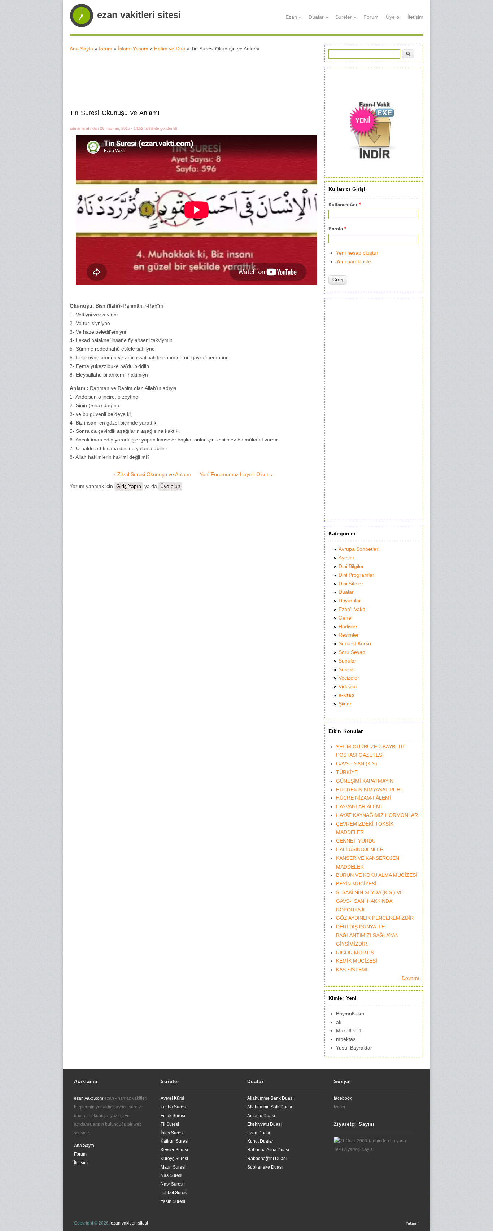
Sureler (345, 17)
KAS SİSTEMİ (351, 969)
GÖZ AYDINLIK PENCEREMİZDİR (375, 918)
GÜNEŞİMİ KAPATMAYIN (364, 781)
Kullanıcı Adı (344, 204)
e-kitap (346, 695)
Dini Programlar (356, 575)
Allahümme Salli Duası (269, 1106)
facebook (343, 1098)
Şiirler (345, 704)
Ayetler (346, 557)
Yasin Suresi (173, 1201)
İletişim (415, 17)
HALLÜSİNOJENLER (360, 849)
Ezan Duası (258, 1132)
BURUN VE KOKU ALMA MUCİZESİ (376, 875)
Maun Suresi (173, 1167)
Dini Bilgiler (351, 566)
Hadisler (348, 626)
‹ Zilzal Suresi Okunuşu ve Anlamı (152, 474)
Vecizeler (349, 678)
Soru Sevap (352, 652)
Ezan (293, 17)
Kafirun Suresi (174, 1141)
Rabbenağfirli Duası (267, 1158)
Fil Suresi (170, 1124)
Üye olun (170, 486)
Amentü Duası (261, 1115)
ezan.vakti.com (88, 1098)
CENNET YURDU (356, 841)
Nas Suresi (171, 1175)
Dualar (318, 17)
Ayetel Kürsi (172, 1098)
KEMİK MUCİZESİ (356, 961)
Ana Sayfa (81, 49)
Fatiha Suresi (174, 1106)
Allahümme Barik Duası (270, 1098)
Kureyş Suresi (174, 1158)
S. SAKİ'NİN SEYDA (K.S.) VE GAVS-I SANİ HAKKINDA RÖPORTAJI (369, 901)
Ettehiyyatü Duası (264, 1124)
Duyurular (350, 600)
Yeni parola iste (353, 261)
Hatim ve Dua (169, 49)
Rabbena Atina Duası (268, 1149)
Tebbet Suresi (174, 1192)
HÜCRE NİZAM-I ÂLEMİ (363, 798)
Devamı (410, 978)
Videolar (348, 686)
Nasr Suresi (172, 1184)
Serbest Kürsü (355, 643)
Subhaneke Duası (265, 1167)
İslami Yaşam (133, 49)
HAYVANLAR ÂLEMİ (359, 806)
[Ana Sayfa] (81, 25)
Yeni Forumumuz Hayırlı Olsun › (236, 474)
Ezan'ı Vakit (352, 609)
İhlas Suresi (172, 1132)
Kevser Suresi (174, 1149)
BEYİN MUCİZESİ (356, 884)
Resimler (349, 635)
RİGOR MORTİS (355, 952)
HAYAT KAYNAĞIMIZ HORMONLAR (377, 815)
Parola (337, 229)
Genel (345, 618)
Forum (371, 17)
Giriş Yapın (128, 486)
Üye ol (393, 17)
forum (105, 49)
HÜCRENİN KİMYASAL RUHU (370, 789)
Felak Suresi (173, 1115)
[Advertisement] (196, 81)
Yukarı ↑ (412, 1223)
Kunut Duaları (260, 1141)
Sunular (347, 661)
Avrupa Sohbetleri (359, 549)
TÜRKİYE (347, 772)
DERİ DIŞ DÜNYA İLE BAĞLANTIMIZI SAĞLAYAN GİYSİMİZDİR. (367, 935)
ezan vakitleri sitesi (139, 14)
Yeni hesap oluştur (357, 253)
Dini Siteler (351, 583)
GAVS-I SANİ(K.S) (356, 763)
